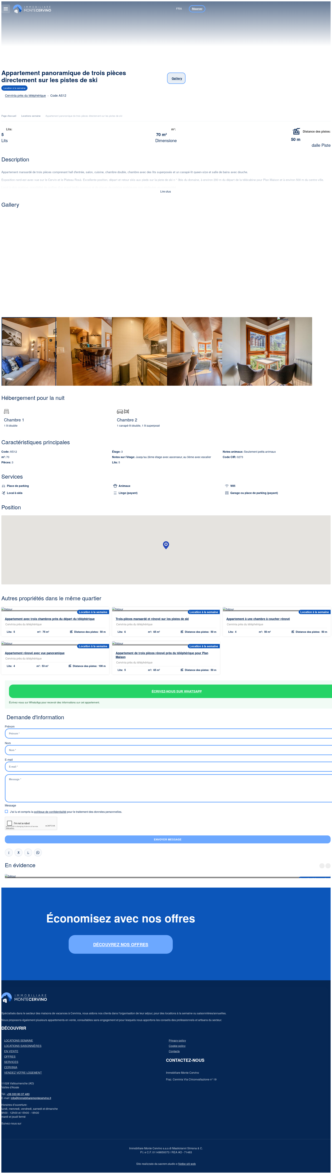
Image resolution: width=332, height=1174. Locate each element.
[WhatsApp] (38, 853)
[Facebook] (9, 853)
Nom (8, 743)
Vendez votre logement (23, 1073)
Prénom (10, 726)
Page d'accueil (8, 115)
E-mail (9, 760)
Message (10, 805)
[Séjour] (166, 263)
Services (11, 1062)
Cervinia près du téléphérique (25, 95)
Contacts (174, 1051)
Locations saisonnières (23, 1046)
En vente (11, 1051)
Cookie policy (177, 1046)
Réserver (197, 8)
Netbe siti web (187, 1164)
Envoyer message (168, 839)
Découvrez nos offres (120, 944)
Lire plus (165, 191)
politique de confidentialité (50, 812)
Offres (10, 1056)
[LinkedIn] (28, 853)
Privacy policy (177, 1040)
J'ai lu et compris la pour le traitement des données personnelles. (66, 812)
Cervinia (10, 1067)
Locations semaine (30, 115)
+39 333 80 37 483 (18, 1094)
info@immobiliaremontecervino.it (31, 1098)
